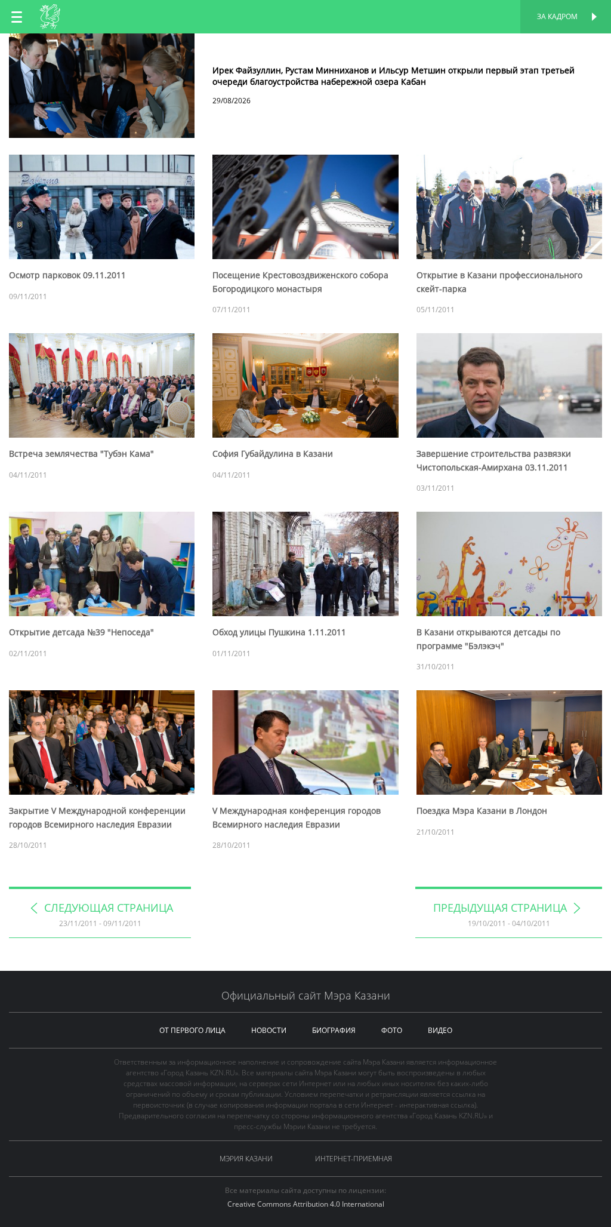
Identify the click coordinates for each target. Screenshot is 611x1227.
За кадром (557, 16)
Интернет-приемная (353, 1159)
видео (440, 1030)
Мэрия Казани (246, 1159)
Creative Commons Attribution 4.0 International (305, 1204)
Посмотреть (305, 46)
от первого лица (192, 1030)
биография (334, 1030)
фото (391, 1030)
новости (268, 1030)
